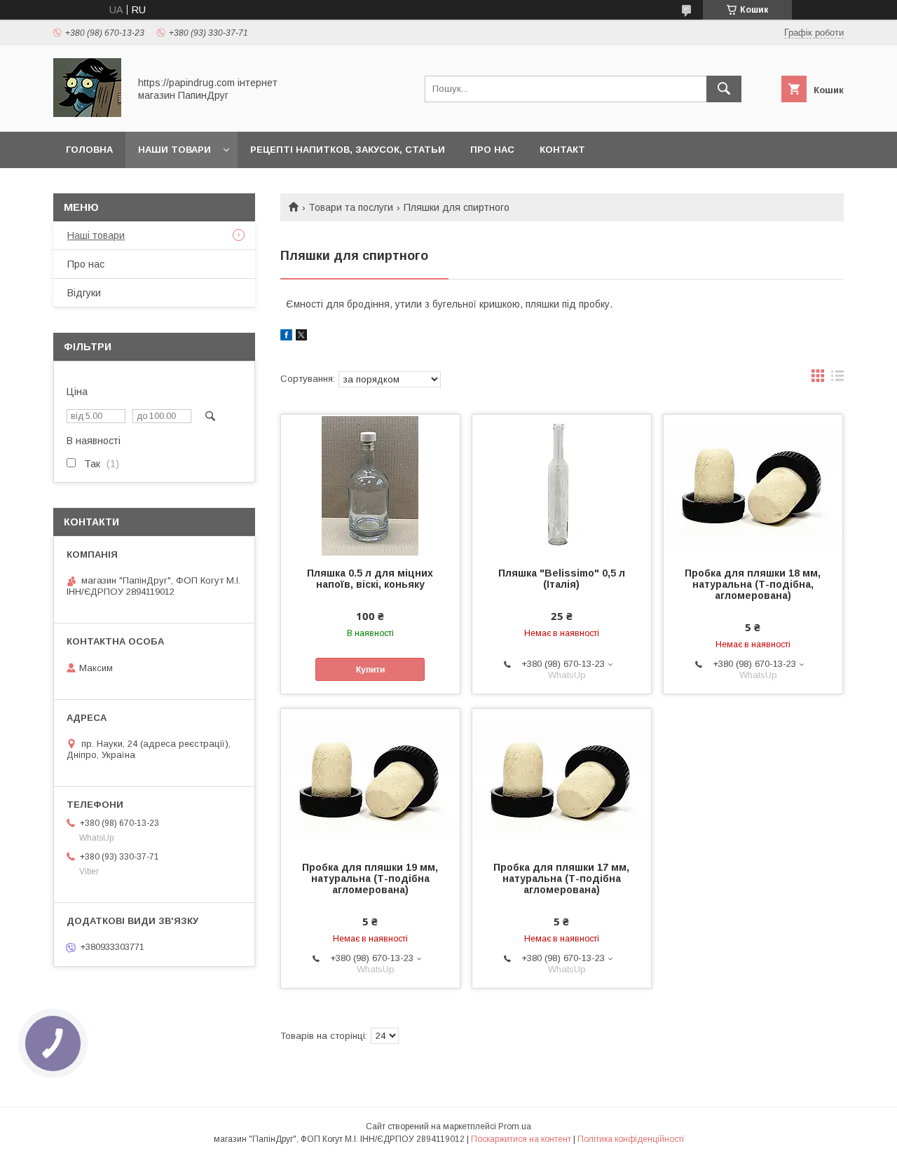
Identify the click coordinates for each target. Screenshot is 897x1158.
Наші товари (96, 235)
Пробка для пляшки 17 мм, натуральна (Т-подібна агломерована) (561, 878)
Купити (370, 670)
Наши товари (174, 149)
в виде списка (837, 379)
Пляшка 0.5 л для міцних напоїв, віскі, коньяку (370, 578)
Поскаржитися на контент (521, 1139)
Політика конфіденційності (630, 1139)
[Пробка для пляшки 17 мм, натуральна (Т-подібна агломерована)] (561, 779)
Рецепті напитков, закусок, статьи (347, 149)
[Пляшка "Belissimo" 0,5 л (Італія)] (561, 485)
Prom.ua (514, 1126)
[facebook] (286, 337)
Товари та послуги (350, 207)
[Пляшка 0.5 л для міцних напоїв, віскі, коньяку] (370, 485)
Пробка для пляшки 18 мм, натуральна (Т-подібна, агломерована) (753, 584)
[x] (301, 337)
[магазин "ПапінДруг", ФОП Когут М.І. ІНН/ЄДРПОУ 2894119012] (87, 113)
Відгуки (84, 292)
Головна (89, 149)
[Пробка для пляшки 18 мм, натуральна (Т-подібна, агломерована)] (753, 485)
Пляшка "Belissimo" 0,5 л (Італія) (561, 578)
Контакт (562, 149)
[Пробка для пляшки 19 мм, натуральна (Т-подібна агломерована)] (370, 779)
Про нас (492, 149)
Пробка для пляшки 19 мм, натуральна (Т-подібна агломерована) (370, 878)
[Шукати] (723, 89)
